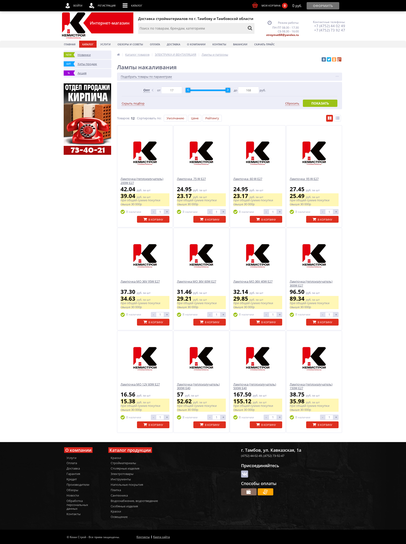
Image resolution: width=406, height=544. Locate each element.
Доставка (173, 44)
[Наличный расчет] (249, 491)
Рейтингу (212, 118)
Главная (69, 44)
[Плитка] (329, 118)
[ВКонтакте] (324, 59)
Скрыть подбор (133, 103)
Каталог (88, 44)
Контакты (219, 44)
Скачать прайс (264, 44)
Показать (320, 103)
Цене (195, 118)
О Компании (196, 44)
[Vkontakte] (244, 474)
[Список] (337, 118)
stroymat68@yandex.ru (282, 35)
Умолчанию (175, 118)
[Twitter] (329, 59)
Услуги (105, 44)
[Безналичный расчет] (265, 491)
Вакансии (240, 44)
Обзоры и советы (130, 44)
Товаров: (123, 118)
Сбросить (292, 103)
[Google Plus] (339, 59)
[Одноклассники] (334, 59)
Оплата (155, 44)
